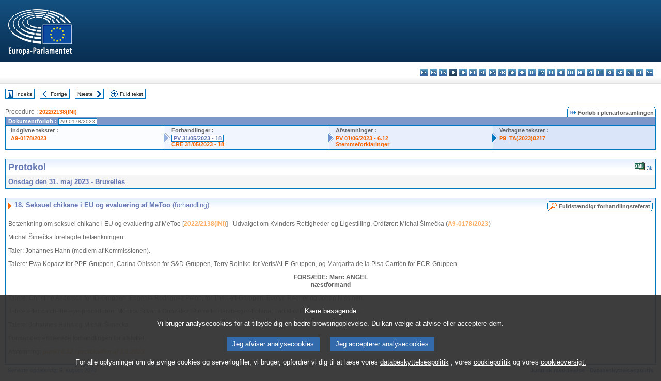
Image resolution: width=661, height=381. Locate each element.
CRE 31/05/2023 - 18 (197, 144)
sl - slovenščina (630, 72)
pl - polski (590, 72)
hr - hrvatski (522, 72)
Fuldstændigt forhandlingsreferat (604, 206)
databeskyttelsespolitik (414, 362)
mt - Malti (571, 72)
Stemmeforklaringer (362, 144)
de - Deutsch (463, 72)
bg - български (424, 72)
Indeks (24, 94)
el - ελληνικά (482, 72)
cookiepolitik (492, 362)
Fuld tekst (131, 94)
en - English (492, 72)
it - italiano (532, 72)
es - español (433, 72)
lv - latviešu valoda (541, 72)
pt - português (600, 72)
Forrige (59, 94)
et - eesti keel (473, 72)
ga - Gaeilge (512, 72)
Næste (85, 94)
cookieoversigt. (563, 362)
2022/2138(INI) (58, 112)
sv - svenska (649, 72)
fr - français (502, 72)
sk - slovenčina (620, 72)
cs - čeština (443, 72)
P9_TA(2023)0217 (522, 138)
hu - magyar (561, 72)
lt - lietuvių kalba (551, 72)
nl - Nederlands (581, 72)
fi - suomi (639, 72)
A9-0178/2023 (28, 138)
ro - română (610, 72)
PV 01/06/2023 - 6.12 (362, 138)
